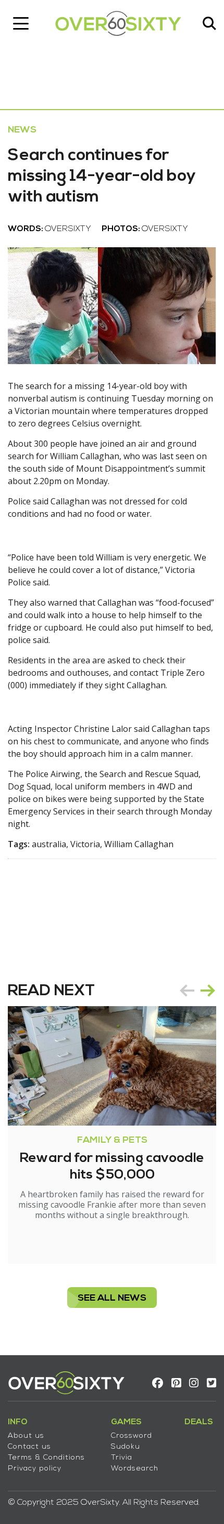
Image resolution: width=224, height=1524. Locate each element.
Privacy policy (34, 1469)
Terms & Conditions (46, 1458)
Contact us (29, 1447)
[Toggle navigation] (21, 23)
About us (26, 1436)
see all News (112, 1298)
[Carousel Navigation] (197, 990)
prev (187, 990)
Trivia (121, 1458)
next (208, 990)
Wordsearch (134, 1469)
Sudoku (125, 1447)
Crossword (131, 1436)
